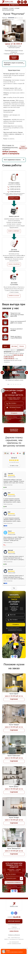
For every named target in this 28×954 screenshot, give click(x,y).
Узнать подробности (23, 147)
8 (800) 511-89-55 (15, 186)
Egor (9, 512)
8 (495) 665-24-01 (15, 189)
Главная (5, 8)
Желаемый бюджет (15, 407)
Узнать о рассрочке (14, 264)
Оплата (21, 346)
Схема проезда (14, 931)
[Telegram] (12, 656)
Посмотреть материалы (14, 430)
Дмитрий (10, 569)
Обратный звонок (14, 921)
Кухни (11, 8)
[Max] (15, 656)
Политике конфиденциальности (14, 629)
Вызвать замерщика (14, 231)
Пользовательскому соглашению (15, 630)
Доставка (14, 346)
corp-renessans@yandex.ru (14, 924)
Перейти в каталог (14, 295)
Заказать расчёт (14, 58)
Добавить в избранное (14, 935)
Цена (5, 346)
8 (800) (14, 917)
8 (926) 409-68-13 (15, 191)
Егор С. (10, 531)
